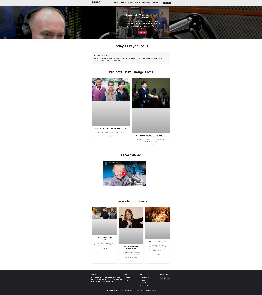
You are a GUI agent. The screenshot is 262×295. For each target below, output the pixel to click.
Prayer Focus (146, 2)
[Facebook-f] (161, 278)
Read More (104, 248)
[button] (118, 22)
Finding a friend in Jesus (157, 241)
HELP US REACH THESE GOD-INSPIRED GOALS (151, 136)
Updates (123, 2)
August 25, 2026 (101, 55)
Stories (137, 2)
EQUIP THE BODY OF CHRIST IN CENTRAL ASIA (111, 129)
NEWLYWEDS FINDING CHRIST (104, 239)
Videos (130, 2)
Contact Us (156, 2)
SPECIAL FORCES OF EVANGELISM (131, 248)
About (116, 2)
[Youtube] (165, 278)
